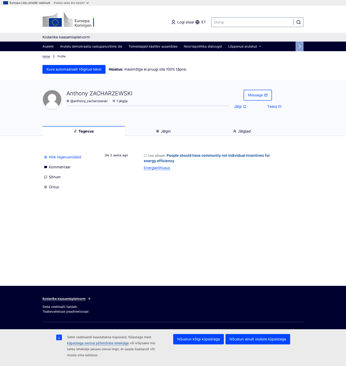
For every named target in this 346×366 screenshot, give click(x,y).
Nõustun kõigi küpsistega (198, 339)
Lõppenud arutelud (242, 46)
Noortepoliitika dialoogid (203, 46)
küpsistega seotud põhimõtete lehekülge (98, 343)
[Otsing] (298, 22)
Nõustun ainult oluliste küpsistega (257, 339)
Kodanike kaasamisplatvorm (63, 299)
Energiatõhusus (157, 168)
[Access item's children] (260, 46)
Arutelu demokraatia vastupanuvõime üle (91, 46)
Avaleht (48, 46)
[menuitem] (68, 157)
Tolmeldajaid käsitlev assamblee (153, 46)
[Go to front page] (74, 20)
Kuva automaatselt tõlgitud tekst (74, 69)
